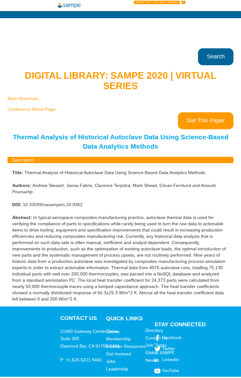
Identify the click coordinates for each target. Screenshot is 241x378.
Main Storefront (23, 98)
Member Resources (125, 346)
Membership (118, 338)
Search (216, 56)
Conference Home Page (32, 109)
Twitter (168, 348)
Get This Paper (206, 120)
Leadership (117, 368)
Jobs (110, 361)
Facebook (172, 337)
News (150, 360)
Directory (154, 330)
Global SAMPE (159, 352)
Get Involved (118, 353)
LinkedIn (170, 359)
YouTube (170, 370)
